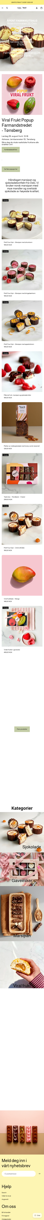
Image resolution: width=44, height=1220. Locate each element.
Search (4, 1193)
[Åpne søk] (7, 8)
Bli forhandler (6, 1212)
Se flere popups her (10, 169)
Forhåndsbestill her (10, 150)
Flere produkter (22, 729)
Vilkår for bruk (6, 1196)
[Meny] (2, 7)
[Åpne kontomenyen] (36, 8)
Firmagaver (5, 1216)
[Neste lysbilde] (40, 812)
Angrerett (5, 1199)
